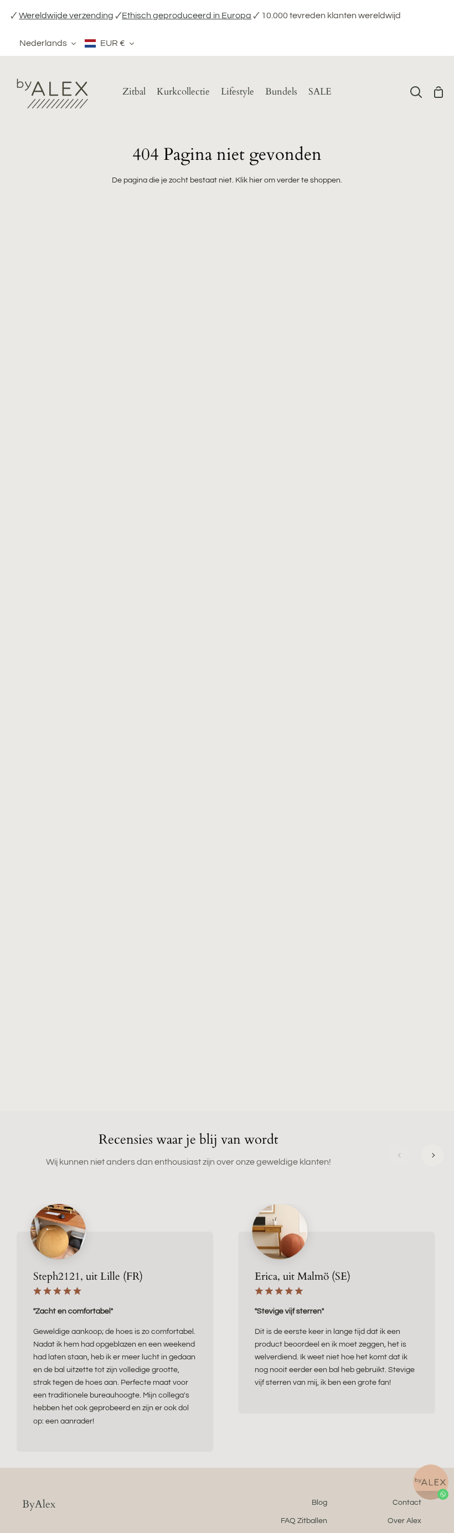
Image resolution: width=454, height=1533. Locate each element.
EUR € (112, 43)
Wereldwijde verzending (66, 15)
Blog (319, 1502)
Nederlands (43, 43)
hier (255, 180)
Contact (407, 1502)
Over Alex (404, 1520)
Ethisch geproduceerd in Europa (186, 15)
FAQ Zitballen (304, 1520)
